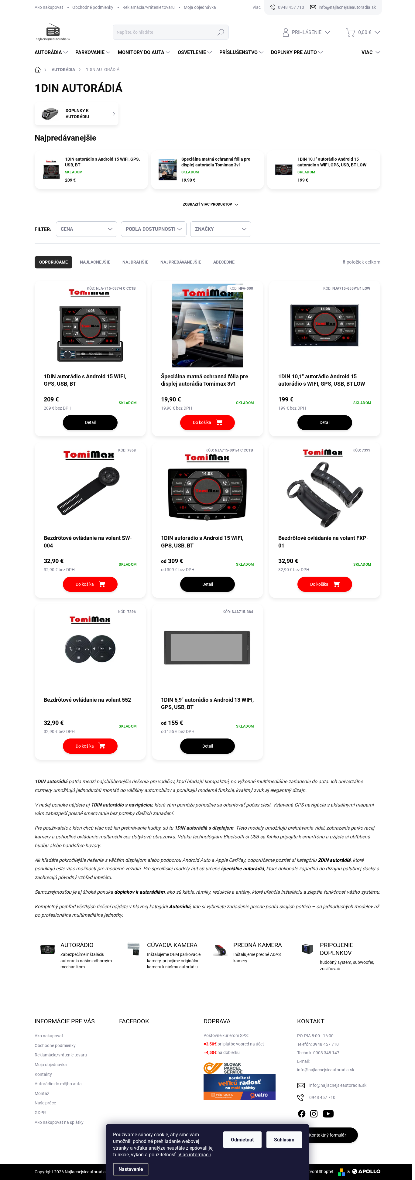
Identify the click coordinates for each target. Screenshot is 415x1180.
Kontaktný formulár (327, 1135)
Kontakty (43, 1074)
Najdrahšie (135, 262)
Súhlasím (284, 1140)
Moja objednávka (200, 7)
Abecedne (224, 262)
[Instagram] (313, 1112)
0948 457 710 (322, 1097)
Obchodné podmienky (92, 7)
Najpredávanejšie (180, 262)
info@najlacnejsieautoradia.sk (337, 1085)
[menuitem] (52, 52)
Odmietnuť (242, 1140)
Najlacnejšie (95, 262)
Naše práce (45, 1102)
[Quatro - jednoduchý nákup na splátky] (240, 1087)
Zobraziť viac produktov (207, 204)
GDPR (40, 1112)
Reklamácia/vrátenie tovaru (148, 7)
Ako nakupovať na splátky (59, 1122)
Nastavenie (130, 1169)
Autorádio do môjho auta (58, 1083)
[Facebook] (301, 1112)
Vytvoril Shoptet (319, 1171)
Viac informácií (194, 1155)
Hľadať (221, 32)
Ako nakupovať (49, 7)
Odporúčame (53, 262)
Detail (90, 422)
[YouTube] (328, 1112)
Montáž (42, 1093)
